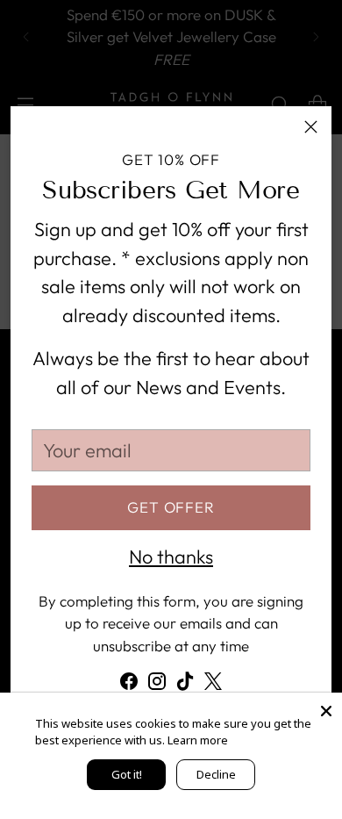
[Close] (310, 126)
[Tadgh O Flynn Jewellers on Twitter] (213, 685)
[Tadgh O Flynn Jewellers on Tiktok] (185, 685)
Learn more (197, 740)
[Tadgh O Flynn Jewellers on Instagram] (156, 685)
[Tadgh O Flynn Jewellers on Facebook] (128, 685)
